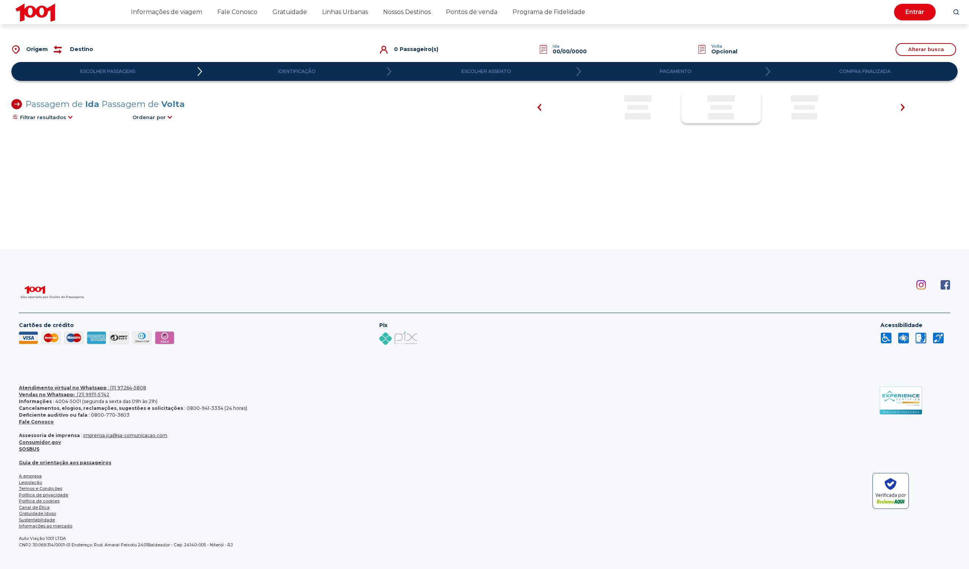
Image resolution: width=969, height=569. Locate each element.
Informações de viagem (166, 12)
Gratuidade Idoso (37, 513)
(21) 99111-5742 (64, 394)
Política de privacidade (43, 495)
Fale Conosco (237, 12)
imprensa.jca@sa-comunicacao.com (125, 435)
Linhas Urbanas (345, 12)
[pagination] (956, 12)
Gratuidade (290, 12)
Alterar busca (926, 49)
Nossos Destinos (407, 12)
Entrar (914, 12)
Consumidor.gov (40, 442)
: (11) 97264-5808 (82, 388)
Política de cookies (39, 501)
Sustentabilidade (37, 519)
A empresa (30, 476)
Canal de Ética (34, 507)
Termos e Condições (40, 488)
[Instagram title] (914, 293)
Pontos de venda (471, 12)
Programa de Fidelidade (549, 12)
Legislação (30, 482)
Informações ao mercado (45, 526)
